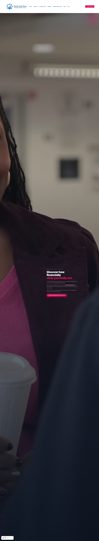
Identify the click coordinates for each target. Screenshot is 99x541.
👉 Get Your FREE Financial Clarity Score (56, 295)
